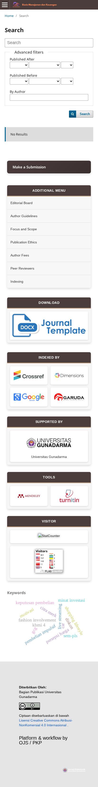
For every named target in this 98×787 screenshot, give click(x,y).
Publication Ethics (23, 242)
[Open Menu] (5, 5)
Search (85, 114)
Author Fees (19, 255)
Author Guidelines (23, 216)
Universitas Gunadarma (49, 457)
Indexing (16, 281)
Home (9, 16)
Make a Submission (29, 167)
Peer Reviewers (22, 268)
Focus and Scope (23, 229)
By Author (17, 91)
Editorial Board (21, 203)
